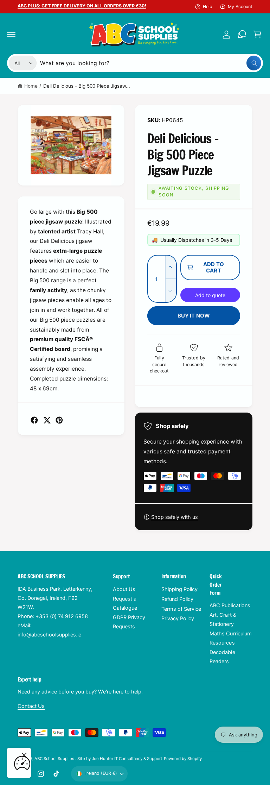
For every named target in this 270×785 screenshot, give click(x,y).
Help (207, 6)
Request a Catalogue (125, 603)
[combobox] (150, 63)
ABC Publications (230, 605)
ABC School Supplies (54, 758)
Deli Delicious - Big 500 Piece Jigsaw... (86, 86)
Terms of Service (181, 609)
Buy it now (194, 315)
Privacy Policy (177, 618)
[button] (11, 34)
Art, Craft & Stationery (223, 619)
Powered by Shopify (183, 758)
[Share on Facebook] (34, 420)
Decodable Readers (222, 657)
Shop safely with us (174, 517)
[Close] (24, 755)
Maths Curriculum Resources (230, 638)
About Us (124, 589)
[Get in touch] (242, 34)
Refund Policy (177, 599)
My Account (240, 6)
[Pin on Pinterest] (59, 420)
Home (31, 86)
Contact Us (31, 706)
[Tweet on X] (47, 420)
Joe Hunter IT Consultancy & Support (127, 758)
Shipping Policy (179, 589)
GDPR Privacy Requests (129, 622)
